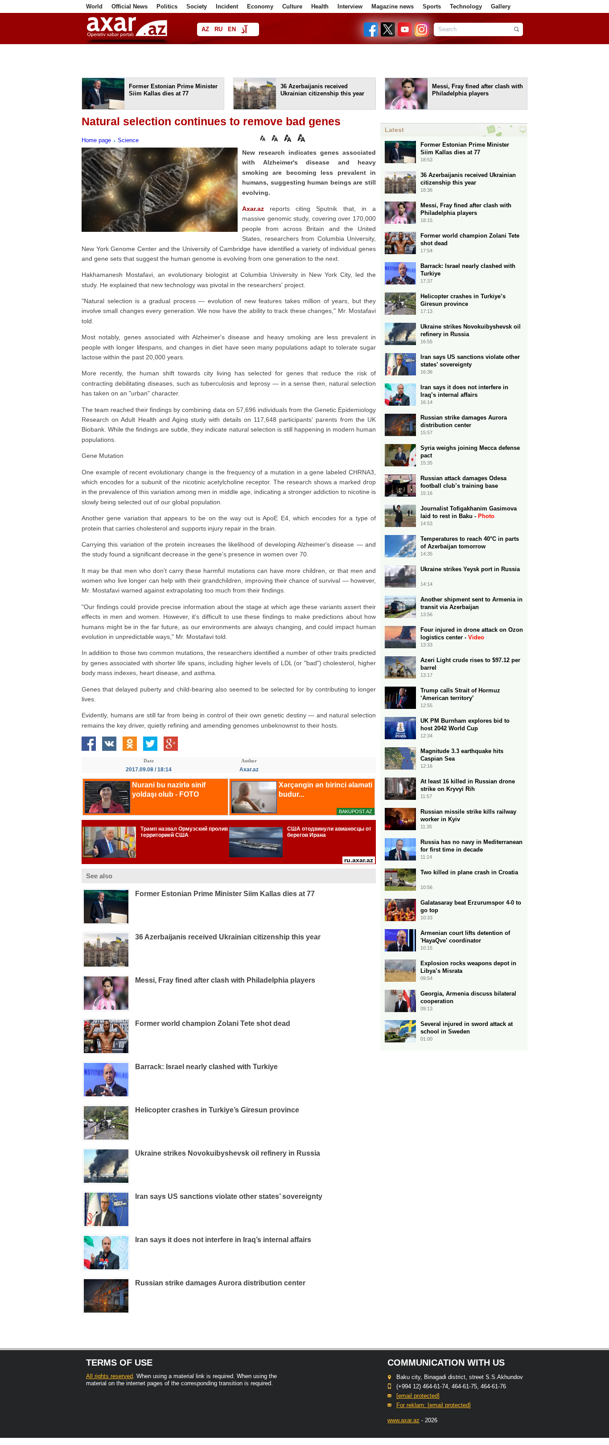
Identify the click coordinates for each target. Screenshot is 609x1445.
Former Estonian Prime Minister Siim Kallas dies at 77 (225, 893)
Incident (227, 6)
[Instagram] (421, 34)
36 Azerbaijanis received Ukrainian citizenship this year (228, 937)
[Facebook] (371, 34)
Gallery (500, 6)
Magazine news (392, 6)
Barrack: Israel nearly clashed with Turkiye (206, 1066)
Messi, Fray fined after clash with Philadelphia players (225, 980)
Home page (96, 140)
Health (320, 6)
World (94, 6)
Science (128, 140)
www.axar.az (403, 1420)
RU (218, 29)
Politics (166, 6)
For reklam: (433, 1405)
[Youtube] (405, 34)
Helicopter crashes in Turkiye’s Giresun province (217, 1110)
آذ (244, 30)
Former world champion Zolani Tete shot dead (212, 1023)
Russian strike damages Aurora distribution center (220, 1283)
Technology (466, 6)
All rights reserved (109, 1376)
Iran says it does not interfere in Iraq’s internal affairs (223, 1239)
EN (232, 29)
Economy (260, 6)
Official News (129, 6)
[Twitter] (388, 34)
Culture (292, 6)
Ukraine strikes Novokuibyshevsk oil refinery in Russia (227, 1153)
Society (196, 6)
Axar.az (253, 208)
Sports (432, 6)
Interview (349, 6)
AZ (205, 29)
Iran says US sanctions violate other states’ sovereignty (228, 1196)
